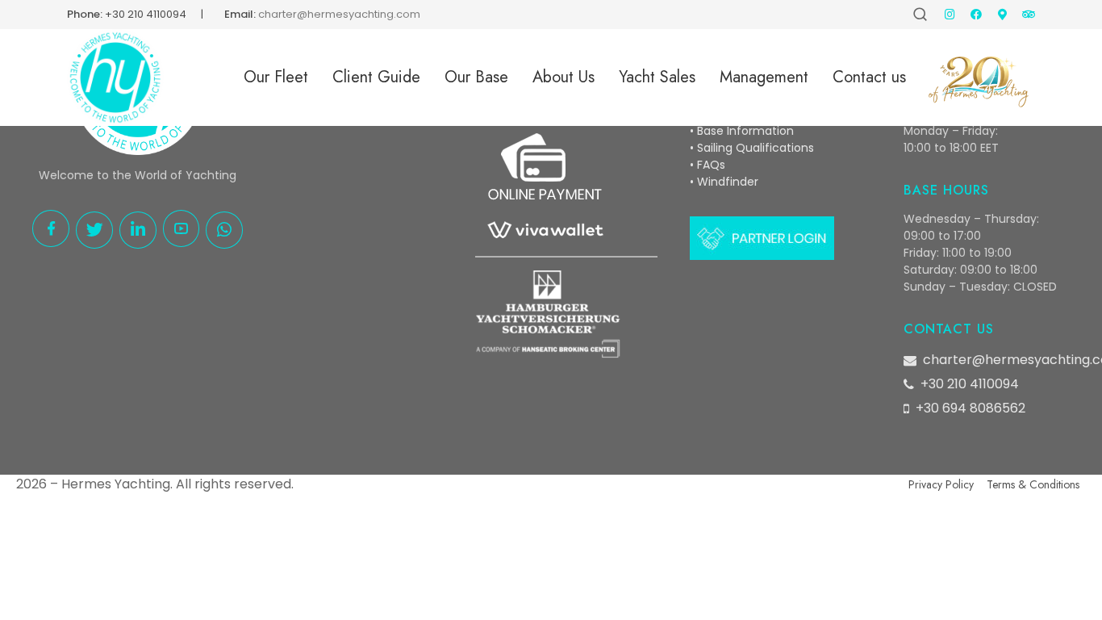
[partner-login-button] (762, 238)
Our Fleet (276, 77)
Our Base (476, 77)
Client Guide (376, 77)
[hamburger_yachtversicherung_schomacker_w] (547, 314)
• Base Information (742, 131)
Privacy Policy (941, 484)
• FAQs (707, 165)
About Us (563, 77)
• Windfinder (724, 182)
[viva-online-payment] (544, 189)
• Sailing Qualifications (752, 148)
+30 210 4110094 (145, 14)
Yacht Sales (657, 77)
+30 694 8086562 (970, 408)
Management (764, 77)
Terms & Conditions (1033, 484)
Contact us (869, 77)
